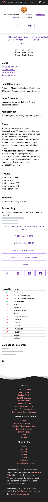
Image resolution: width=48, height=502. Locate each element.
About (24, 421)
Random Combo (24, 395)
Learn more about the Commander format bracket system (24, 227)
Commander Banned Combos (24, 412)
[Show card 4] (26, 43)
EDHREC (24, 457)
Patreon (24, 446)
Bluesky (24, 452)
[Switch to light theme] (40, 2)
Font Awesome (23, 491)
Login (24, 435)
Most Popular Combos (24, 409)
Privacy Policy (24, 432)
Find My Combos (24, 398)
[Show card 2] (23, 43)
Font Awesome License (19, 494)
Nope (30, 26)
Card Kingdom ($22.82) (25, 243)
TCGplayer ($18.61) (25, 236)
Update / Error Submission (24, 426)
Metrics (24, 437)
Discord (24, 449)
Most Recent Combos (24, 406)
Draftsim (24, 460)
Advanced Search (24, 389)
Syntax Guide (24, 392)
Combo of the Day (24, 403)
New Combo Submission (24, 423)
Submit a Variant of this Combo (24, 258)
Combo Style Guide (24, 429)
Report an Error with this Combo (24, 250)
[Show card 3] (25, 43)
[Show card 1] (21, 43)
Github (24, 454)
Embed (25, 265)
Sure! (18, 26)
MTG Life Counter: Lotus (24, 463)
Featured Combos (24, 401)
